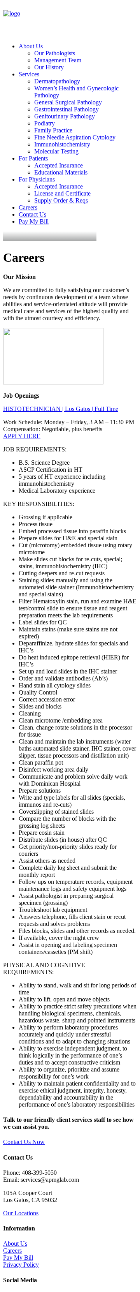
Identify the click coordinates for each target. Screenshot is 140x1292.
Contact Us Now (24, 1142)
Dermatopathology (57, 81)
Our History (49, 67)
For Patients (33, 158)
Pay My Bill (34, 221)
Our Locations (20, 1213)
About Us (31, 46)
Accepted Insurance (58, 165)
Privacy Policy (21, 1264)
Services (29, 74)
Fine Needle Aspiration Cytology (75, 137)
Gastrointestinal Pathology (66, 109)
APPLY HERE (21, 436)
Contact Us (32, 214)
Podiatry (44, 123)
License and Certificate (62, 193)
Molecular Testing (56, 151)
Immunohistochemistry (62, 144)
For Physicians (37, 179)
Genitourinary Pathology (64, 116)
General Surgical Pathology (68, 102)
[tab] (70, 408)
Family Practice (53, 130)
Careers (28, 207)
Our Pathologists (54, 53)
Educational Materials (61, 172)
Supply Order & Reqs (61, 200)
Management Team (57, 60)
